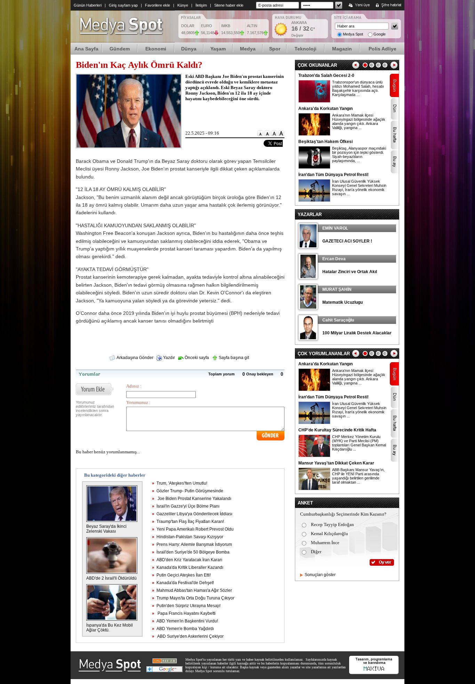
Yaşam (218, 48)
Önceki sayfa (196, 357)
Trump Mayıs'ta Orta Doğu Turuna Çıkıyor (193, 598)
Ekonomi (155, 48)
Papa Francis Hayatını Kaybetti (184, 613)
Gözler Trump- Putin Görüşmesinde (187, 490)
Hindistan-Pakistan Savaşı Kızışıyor (187, 536)
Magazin (342, 48)
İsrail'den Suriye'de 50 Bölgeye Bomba (191, 552)
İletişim (201, 5)
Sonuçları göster (320, 574)
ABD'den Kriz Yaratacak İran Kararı (187, 559)
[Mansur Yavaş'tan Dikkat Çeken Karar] (314, 488)
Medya (248, 48)
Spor (274, 48)
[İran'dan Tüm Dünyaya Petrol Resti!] (314, 200)
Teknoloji (305, 48)
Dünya (188, 48)
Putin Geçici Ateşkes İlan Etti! (181, 575)
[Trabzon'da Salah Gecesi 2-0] (314, 101)
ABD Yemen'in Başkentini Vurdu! (185, 621)
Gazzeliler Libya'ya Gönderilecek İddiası (192, 513)
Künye (182, 5)
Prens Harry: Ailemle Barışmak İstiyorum (192, 544)
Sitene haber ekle (228, 5)
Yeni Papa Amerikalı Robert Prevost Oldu (193, 529)
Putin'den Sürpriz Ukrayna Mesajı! (186, 605)
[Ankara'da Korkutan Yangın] (314, 134)
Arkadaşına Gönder (134, 357)
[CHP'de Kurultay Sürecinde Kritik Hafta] (314, 455)
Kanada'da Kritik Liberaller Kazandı (187, 567)
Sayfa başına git (233, 357)
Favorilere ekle (157, 5)
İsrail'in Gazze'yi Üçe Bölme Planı (185, 506)
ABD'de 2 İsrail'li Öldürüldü (111, 578)
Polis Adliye (382, 48)
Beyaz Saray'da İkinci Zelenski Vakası (106, 529)
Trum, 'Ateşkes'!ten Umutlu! (179, 483)
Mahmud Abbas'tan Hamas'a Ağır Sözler (192, 590)
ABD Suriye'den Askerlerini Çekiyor (188, 636)
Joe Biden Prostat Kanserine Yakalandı (191, 498)
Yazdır (168, 357)
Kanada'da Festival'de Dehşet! (183, 582)
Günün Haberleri (88, 5)
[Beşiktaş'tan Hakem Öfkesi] (314, 167)
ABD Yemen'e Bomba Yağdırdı (183, 628)
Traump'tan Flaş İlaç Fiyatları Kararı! (188, 521)
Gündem (120, 48)
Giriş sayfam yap (123, 5)
